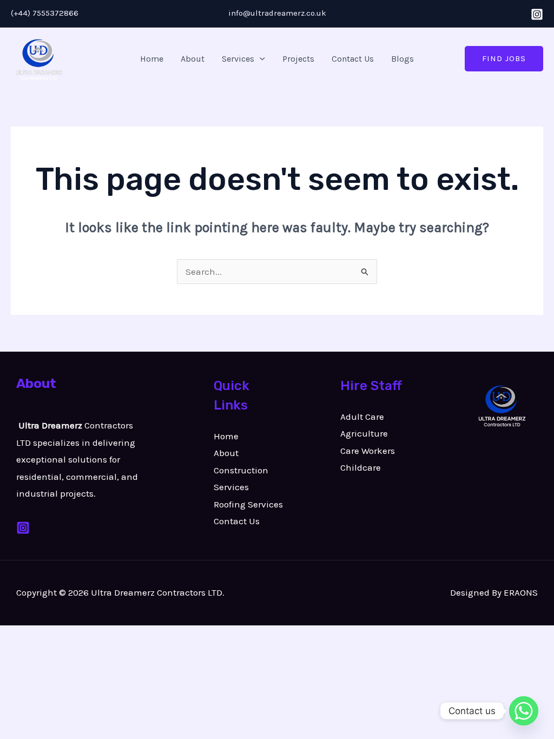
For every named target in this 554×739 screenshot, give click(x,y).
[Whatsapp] (523, 710)
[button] (259, 59)
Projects (298, 59)
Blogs (402, 59)
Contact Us (353, 59)
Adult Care (362, 416)
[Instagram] (537, 14)
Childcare (360, 467)
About (193, 59)
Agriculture (364, 433)
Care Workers (367, 450)
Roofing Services (248, 504)
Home (151, 59)
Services (238, 59)
